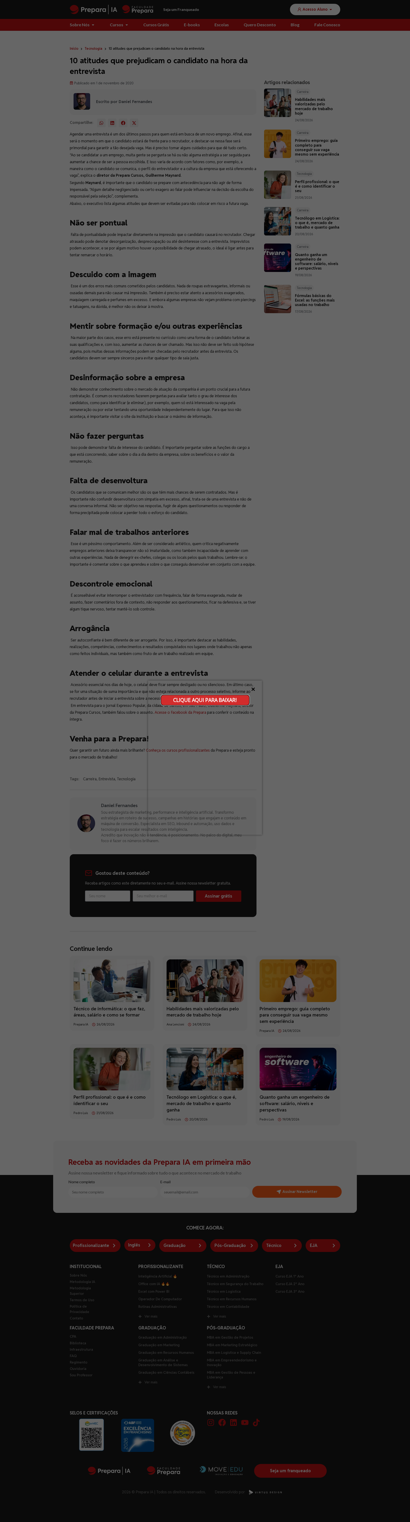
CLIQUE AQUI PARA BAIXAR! (205, 699)
